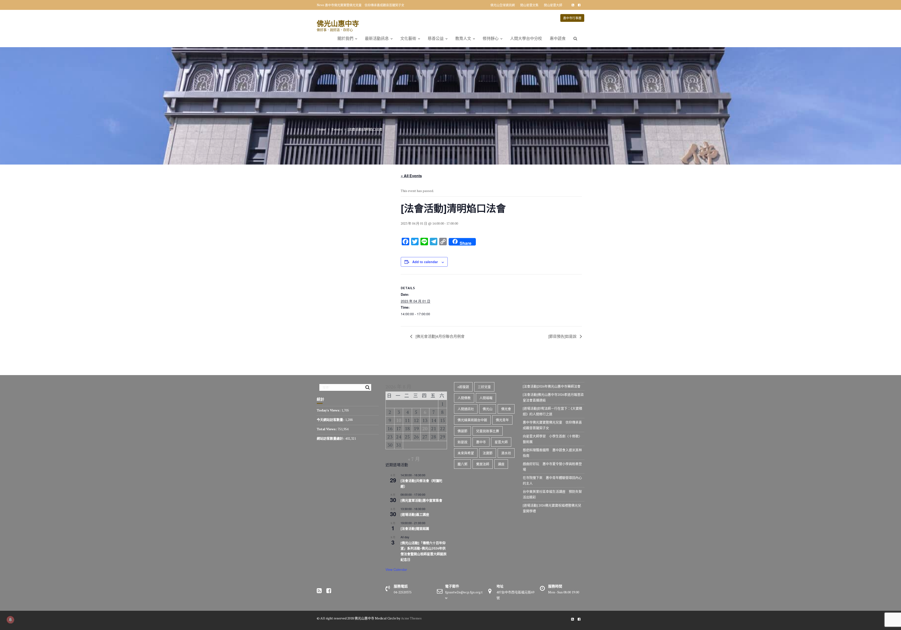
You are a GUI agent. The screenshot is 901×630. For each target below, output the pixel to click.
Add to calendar (425, 261)
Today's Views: (329, 410)
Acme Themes (411, 618)
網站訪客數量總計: (331, 438)
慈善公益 (436, 38)
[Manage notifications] (10, 619)
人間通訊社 (466, 409)
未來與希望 (466, 453)
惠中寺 (481, 442)
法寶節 (487, 453)
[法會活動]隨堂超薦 (415, 528)
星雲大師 (501, 442)
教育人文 (463, 38)
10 (398, 420)
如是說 (462, 442)
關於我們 (345, 38)
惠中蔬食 (558, 38)
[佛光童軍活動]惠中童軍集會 (421, 500)
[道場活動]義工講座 (415, 514)
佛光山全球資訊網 (502, 5)
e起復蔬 (463, 386)
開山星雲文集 (529, 5)
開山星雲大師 (553, 5)
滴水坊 (506, 453)
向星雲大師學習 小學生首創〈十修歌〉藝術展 (357, 5)
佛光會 (506, 409)
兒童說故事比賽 (487, 431)
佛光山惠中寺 (338, 23)
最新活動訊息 (377, 38)
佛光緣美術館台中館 (472, 420)
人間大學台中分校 (526, 38)
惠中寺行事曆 (572, 18)
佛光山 (487, 409)
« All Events (411, 175)
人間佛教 (464, 398)
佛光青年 (502, 420)
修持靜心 (491, 38)
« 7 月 (414, 459)
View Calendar (396, 569)
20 (425, 428)
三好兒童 (484, 386)
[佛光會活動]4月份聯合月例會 (440, 336)
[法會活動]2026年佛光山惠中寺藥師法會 (551, 386)
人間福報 (485, 398)
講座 (501, 464)
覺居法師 (482, 464)
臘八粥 (462, 464)
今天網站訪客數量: (331, 419)
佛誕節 (462, 431)
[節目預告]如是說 (562, 336)
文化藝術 (408, 38)
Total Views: (327, 429)
